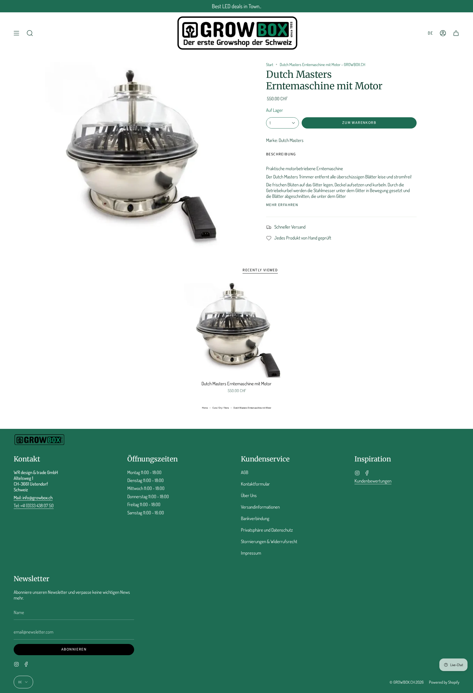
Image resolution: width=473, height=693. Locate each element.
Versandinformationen (260, 507)
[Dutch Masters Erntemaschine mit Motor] (236, 330)
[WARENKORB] (456, 33)
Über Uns (249, 495)
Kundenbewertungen (372, 481)
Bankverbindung (255, 518)
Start (269, 64)
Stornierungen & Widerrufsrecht (269, 541)
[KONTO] (443, 33)
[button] (30, 33)
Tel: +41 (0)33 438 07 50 (34, 505)
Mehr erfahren (282, 205)
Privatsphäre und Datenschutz (267, 530)
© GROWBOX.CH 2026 (407, 682)
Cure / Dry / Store (220, 408)
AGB (244, 472)
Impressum (251, 553)
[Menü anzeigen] (16, 33)
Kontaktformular (255, 484)
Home (205, 408)
